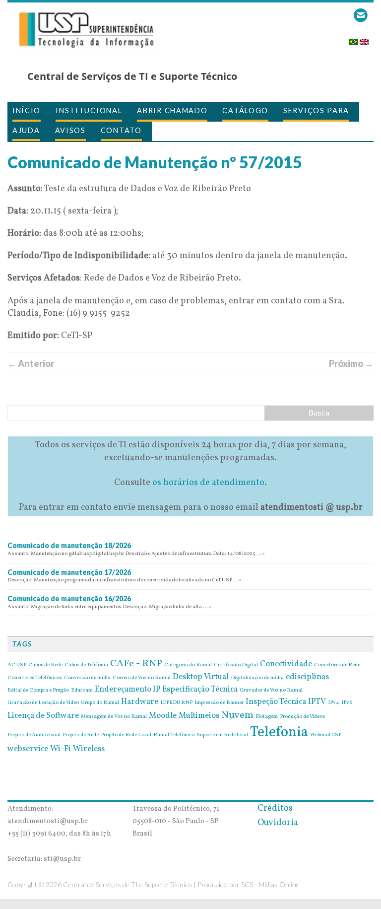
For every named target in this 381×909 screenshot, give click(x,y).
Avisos (70, 130)
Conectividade (286, 664)
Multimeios (199, 715)
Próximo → (351, 363)
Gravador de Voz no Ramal (271, 690)
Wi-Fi (60, 749)
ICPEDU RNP (176, 702)
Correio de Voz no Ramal (142, 678)
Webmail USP (325, 735)
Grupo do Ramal (100, 702)
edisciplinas (307, 677)
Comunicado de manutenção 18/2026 (69, 545)
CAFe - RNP (136, 664)
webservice (27, 749)
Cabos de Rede (45, 665)
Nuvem (237, 715)
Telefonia (279, 732)
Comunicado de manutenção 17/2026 (69, 572)
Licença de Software (43, 715)
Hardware (139, 702)
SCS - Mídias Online (270, 884)
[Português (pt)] (353, 38)
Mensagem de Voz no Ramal (114, 716)
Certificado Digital (236, 665)
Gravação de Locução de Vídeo (43, 702)
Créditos (275, 808)
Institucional (89, 110)
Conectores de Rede (337, 665)
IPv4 (333, 702)
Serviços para (316, 110)
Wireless (89, 749)
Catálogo (245, 110)
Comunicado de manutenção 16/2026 (69, 598)
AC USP (16, 665)
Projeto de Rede (81, 735)
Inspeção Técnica (276, 702)
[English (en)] (364, 38)
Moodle (163, 715)
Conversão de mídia (87, 678)
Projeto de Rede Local (126, 735)
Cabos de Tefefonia (86, 665)
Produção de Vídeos (302, 716)
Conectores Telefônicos (34, 678)
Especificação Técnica (200, 689)
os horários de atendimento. (209, 483)
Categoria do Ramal (188, 665)
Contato (121, 130)
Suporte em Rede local (222, 735)
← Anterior (30, 363)
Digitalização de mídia (257, 678)
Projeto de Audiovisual (34, 735)
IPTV (317, 702)
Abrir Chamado (172, 110)
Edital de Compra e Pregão (38, 690)
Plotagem (266, 716)
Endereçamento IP (127, 689)
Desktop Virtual (201, 677)
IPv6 (346, 702)
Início (26, 110)
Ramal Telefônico (173, 735)
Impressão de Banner (219, 702)
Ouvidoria (277, 823)
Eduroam (82, 690)
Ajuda (26, 130)
